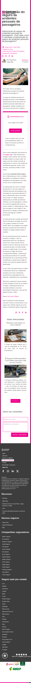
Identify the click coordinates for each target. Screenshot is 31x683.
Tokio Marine (5, 572)
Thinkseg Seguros (7, 569)
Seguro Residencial (7, 525)
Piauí (3, 624)
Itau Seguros (5, 551)
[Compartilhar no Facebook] (10, 56)
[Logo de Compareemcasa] (8, 13)
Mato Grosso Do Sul (7, 611)
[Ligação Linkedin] (13, 472)
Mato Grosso (5, 614)
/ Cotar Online (16, 47)
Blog (3, 527)
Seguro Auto (5, 522)
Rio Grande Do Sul (7, 639)
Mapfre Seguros (6, 559)
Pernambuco (5, 621)
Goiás (3, 604)
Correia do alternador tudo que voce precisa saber (13, 512)
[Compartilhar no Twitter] (6, 56)
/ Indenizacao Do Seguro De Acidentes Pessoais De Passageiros (13, 52)
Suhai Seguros (6, 567)
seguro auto (9, 154)
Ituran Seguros (6, 554)
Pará (3, 616)
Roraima (4, 637)
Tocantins (4, 649)
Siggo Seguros (6, 564)
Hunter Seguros (6, 549)
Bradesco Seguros (7, 541)
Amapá (4, 591)
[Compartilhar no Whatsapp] (3, 56)
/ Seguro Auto (8, 47)
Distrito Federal (6, 599)
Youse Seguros (6, 574)
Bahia (3, 593)
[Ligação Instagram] (8, 472)
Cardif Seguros (6, 544)
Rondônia (4, 634)
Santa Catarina (6, 642)
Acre (3, 583)
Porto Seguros (6, 562)
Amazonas (5, 588)
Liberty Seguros (6, 557)
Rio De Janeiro (6, 629)
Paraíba (4, 619)
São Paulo (5, 647)
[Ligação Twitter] (18, 472)
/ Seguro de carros (7, 49)
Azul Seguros (5, 539)
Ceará (3, 596)
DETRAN (4, 498)
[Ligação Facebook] (4, 472)
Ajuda (3, 453)
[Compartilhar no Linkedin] (13, 56)
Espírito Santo (6, 601)
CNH (3, 508)
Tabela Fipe (5, 501)
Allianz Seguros (6, 536)
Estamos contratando (7, 460)
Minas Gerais (5, 609)
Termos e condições (7, 458)
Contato (4, 462)
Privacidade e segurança (8, 465)
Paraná (4, 626)
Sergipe (4, 644)
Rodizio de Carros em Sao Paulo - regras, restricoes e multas (13, 504)
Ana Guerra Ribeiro (13, 296)
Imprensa (4, 455)
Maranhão (4, 606)
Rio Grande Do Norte (7, 632)
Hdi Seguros (5, 546)
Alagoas (4, 586)
